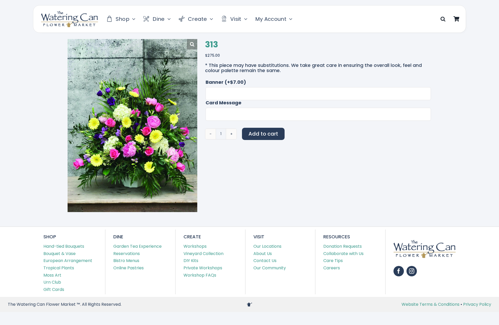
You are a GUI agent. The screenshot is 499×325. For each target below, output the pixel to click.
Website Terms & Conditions (431, 304)
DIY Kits (190, 261)
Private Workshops (202, 268)
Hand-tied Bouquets (63, 246)
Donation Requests (342, 246)
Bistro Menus (126, 261)
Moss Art (52, 275)
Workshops (195, 246)
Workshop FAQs (199, 275)
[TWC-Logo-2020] (69, 13)
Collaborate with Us (343, 254)
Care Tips (333, 261)
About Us (262, 254)
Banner (226, 82)
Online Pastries (128, 268)
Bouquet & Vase (59, 254)
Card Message (223, 102)
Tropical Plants (58, 268)
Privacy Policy (477, 304)
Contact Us (265, 261)
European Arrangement (67, 261)
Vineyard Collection (203, 254)
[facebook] (398, 271)
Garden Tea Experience (137, 246)
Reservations (126, 254)
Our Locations (267, 246)
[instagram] (411, 271)
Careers (331, 268)
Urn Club (52, 282)
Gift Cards (53, 289)
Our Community (269, 268)
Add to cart (263, 133)
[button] (443, 19)
